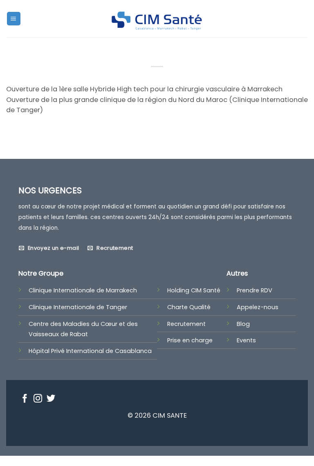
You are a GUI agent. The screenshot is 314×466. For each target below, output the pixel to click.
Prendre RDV (254, 290)
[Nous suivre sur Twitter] (51, 399)
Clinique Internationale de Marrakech (83, 290)
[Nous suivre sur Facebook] (24, 399)
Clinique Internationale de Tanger (78, 307)
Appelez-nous (257, 307)
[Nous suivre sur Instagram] (38, 399)
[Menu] (14, 18)
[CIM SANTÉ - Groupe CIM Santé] (157, 19)
